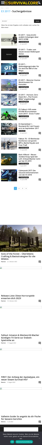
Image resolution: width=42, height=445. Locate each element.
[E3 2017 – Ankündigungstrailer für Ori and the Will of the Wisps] (9, 69)
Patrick (3, 261)
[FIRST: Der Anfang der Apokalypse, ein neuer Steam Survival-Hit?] (21, 361)
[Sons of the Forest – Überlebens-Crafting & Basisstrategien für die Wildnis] (21, 238)
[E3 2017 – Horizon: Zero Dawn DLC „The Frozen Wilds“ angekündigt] (9, 100)
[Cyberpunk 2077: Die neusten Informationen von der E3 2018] (9, 175)
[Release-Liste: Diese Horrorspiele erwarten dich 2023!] (21, 280)
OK (12, 442)
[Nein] (39, 438)
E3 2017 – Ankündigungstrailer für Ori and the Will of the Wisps (29, 67)
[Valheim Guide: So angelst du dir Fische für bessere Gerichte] (21, 400)
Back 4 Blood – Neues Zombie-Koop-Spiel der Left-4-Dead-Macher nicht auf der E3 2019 (29, 157)
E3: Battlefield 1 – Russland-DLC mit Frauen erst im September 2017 (29, 126)
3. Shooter (22, 131)
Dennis (3, 382)
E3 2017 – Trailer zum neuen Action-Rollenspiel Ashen (29, 51)
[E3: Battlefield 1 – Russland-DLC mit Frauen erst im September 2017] (9, 129)
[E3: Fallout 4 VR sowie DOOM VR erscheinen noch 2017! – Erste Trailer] (9, 114)
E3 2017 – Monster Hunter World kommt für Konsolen (29, 82)
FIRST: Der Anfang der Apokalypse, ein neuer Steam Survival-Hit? (20, 378)
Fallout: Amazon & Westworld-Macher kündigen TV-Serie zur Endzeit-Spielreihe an (20, 338)
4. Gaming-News (23, 56)
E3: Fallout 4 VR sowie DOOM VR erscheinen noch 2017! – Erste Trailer (29, 111)
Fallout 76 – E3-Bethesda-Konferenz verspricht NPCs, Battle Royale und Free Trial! (29, 142)
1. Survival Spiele (23, 42)
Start (2, 8)
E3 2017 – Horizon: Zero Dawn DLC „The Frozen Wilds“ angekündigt (28, 97)
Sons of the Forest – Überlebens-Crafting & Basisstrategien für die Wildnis (18, 256)
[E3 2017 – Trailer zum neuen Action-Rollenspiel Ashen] (9, 54)
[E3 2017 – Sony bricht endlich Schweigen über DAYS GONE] (9, 40)
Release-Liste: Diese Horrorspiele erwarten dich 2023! (17, 297)
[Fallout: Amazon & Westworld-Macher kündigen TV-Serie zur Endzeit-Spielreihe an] (21, 319)
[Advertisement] (21, 209)
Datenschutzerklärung (24, 442)
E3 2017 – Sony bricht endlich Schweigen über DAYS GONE (29, 37)
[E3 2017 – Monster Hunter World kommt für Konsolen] (9, 85)
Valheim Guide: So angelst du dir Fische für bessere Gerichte (21, 417)
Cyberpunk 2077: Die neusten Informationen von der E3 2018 (28, 172)
